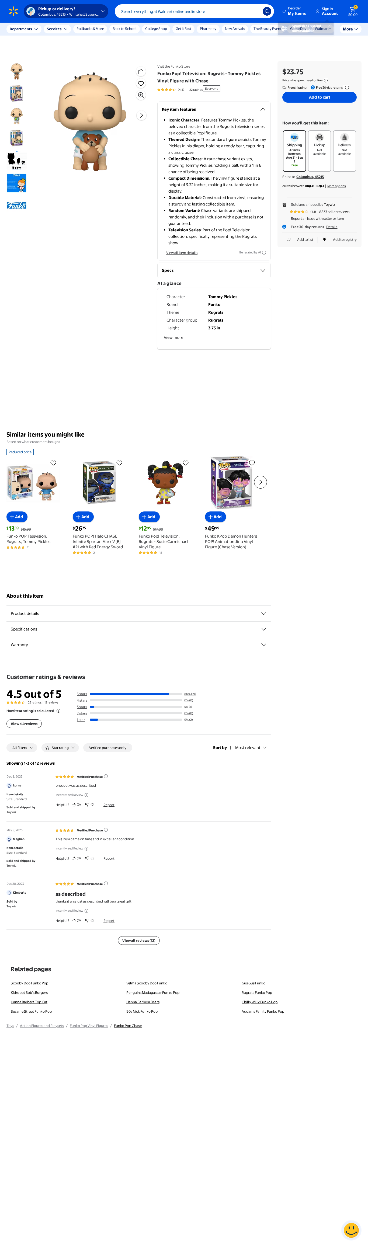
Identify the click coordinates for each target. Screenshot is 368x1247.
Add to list (305, 239)
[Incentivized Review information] (86, 795)
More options (336, 186)
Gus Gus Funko (253, 983)
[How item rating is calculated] (58, 711)
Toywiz (329, 204)
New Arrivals (235, 28)
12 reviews (51, 702)
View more (173, 337)
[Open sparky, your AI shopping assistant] (351, 1230)
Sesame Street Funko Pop (31, 1011)
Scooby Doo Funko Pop (29, 983)
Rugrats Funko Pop (257, 992)
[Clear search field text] (254, 11)
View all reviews (24, 724)
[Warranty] (264, 644)
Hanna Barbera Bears (142, 1002)
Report (108, 805)
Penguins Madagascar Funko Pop (152, 992)
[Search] (267, 11)
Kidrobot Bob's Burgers (29, 992)
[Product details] (264, 613)
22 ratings (196, 89)
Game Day (298, 28)
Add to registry (345, 239)
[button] (294, 11)
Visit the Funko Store (173, 66)
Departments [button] (21, 29)
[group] (180, 89)
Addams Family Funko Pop (263, 1011)
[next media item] (141, 115)
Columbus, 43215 (310, 177)
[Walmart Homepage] (13, 11)
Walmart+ (323, 28)
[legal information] (326, 80)
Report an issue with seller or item (317, 218)
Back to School (125, 28)
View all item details (181, 252)
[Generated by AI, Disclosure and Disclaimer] (264, 252)
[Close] (99, 29)
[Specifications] (264, 629)
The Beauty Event (268, 28)
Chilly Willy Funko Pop (259, 1002)
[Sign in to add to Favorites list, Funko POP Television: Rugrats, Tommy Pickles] (53, 462)
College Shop (156, 28)
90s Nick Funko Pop (142, 1011)
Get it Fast (183, 28)
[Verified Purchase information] (106, 776)
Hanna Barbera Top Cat (29, 1002)
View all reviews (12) (138, 940)
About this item (25, 596)
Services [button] (54, 29)
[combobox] (194, 11)
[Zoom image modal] (141, 95)
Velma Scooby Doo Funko (146, 983)
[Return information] (346, 87)
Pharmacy (208, 28)
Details (331, 227)
